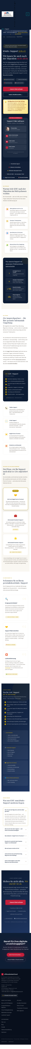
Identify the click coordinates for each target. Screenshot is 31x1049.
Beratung (19, 109)
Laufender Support (5, 1015)
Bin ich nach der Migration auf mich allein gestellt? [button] (15, 810)
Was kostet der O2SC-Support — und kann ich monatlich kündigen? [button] (15, 829)
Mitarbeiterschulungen (6, 1012)
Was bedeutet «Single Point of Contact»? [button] (15, 836)
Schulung (9, 110)
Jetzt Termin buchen (15, 954)
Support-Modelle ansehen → (15, 94)
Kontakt (3, 1027)
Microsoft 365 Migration (7, 1003)
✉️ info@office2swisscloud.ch (20, 918)
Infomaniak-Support (21, 359)
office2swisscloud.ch (15, 14)
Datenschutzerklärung (6, 1029)
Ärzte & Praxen (20, 1005)
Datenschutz (4, 1041)
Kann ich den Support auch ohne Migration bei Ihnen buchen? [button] (15, 861)
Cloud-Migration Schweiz (11, 36)
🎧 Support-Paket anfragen (15, 89)
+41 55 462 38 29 (18, 34)
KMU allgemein (20, 1010)
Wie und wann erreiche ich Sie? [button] (15, 848)
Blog (2, 1024)
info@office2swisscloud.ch (16, 991)
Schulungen (8, 668)
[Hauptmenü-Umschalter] (27, 14)
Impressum (3, 1032)
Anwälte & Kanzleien (21, 1003)
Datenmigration (12, 62)
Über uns (3, 1022)
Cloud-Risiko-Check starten (15, 959)
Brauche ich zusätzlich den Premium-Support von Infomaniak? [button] (15, 842)
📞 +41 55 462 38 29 (8, 918)
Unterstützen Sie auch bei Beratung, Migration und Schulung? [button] (15, 854)
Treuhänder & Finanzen (22, 1008)
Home (4, 36)
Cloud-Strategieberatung (7, 1010)
